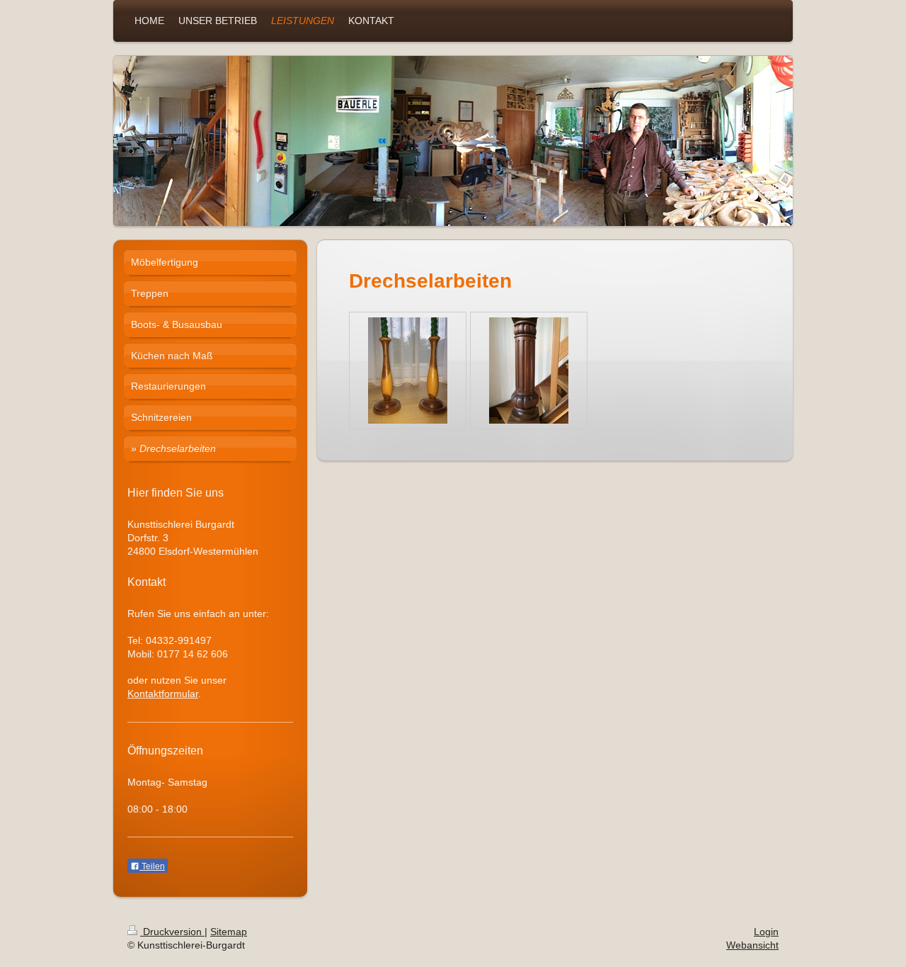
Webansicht (752, 945)
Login (766, 931)
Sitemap (228, 931)
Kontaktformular (162, 693)
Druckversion (172, 931)
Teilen (152, 866)
